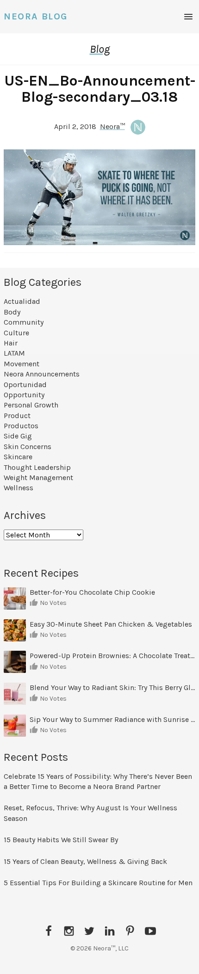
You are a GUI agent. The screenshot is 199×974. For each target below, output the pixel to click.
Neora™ (112, 126)
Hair (11, 343)
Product (17, 415)
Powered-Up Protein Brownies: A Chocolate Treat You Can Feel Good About (112, 655)
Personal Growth (31, 405)
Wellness (18, 487)
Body (12, 312)
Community (24, 322)
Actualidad (22, 301)
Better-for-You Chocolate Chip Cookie (93, 592)
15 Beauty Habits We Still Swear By (61, 839)
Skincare (18, 456)
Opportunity (24, 394)
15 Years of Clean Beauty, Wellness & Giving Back (85, 861)
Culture (16, 332)
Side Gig (18, 436)
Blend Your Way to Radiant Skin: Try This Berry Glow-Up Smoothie (112, 687)
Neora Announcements (42, 374)
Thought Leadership (37, 467)
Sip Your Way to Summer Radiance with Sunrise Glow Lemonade (112, 719)
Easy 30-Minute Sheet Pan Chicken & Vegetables (111, 624)
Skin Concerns (27, 446)
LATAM (14, 353)
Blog (100, 49)
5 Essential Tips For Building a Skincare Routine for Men (99, 882)
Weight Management (38, 477)
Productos (21, 425)
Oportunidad (25, 384)
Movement (21, 363)
